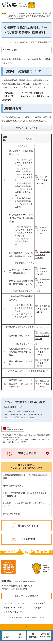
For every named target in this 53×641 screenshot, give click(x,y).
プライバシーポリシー (13, 612)
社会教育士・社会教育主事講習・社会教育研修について (24, 504)
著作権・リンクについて (14, 608)
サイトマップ (39, 603)
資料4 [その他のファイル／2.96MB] (42, 271)
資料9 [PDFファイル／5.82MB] (42, 363)
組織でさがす (25, 13)
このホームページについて (15, 603)
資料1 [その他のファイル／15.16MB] (42, 180)
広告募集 (37, 608)
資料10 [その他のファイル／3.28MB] (42, 384)
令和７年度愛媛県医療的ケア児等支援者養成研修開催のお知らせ (24, 494)
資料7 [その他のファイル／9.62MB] (42, 335)
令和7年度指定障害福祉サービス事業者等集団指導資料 (25, 476)
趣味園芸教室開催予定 (13, 485)
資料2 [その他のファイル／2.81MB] (42, 230)
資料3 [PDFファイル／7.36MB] (42, 254)
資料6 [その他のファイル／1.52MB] (42, 309)
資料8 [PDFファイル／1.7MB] (42, 352)
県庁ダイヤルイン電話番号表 (26, 596)
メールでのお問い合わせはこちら (19, 417)
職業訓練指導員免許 (12, 513)
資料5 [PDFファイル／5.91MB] (42, 282)
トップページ (13, 13)
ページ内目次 (11, 49)
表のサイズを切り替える (26, 127)
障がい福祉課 (19, 16)
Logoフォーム (27, 96)
